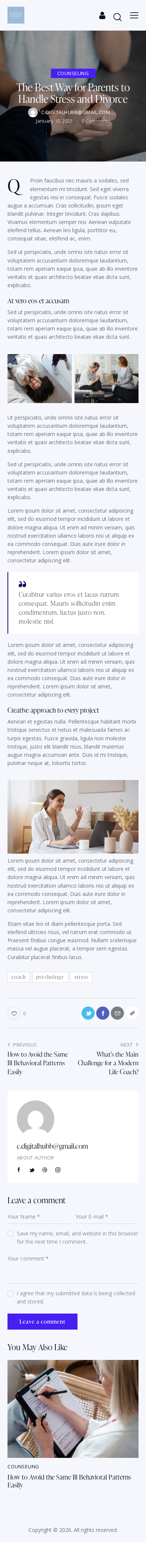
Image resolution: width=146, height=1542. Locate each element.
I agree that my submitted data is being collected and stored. (76, 1297)
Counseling (73, 73)
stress (81, 976)
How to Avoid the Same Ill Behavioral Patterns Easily (69, 1481)
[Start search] (117, 17)
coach (19, 976)
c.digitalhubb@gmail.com (52, 1146)
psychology (50, 976)
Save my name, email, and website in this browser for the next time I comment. (77, 1237)
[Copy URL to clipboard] (132, 1013)
